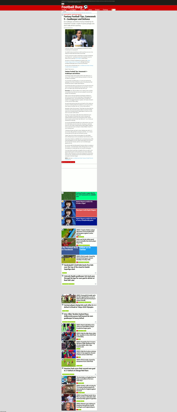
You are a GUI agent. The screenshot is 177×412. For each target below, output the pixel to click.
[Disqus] (79, 179)
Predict (97, 10)
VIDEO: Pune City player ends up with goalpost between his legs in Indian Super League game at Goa (76, 12)
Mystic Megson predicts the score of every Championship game (86, 219)
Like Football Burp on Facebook (70, 249)
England (78, 365)
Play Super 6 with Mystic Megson (86, 210)
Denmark (79, 392)
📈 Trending (64, 11)
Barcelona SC (80, 330)
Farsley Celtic (80, 262)
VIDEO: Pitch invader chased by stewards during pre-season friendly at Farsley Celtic (85, 257)
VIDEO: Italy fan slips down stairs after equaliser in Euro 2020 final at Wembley (86, 335)
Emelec (85, 330)
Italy (79, 339)
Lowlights (73, 10)
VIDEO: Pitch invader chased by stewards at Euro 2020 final (85, 360)
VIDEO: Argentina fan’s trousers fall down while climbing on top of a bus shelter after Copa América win (85, 344)
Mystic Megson (78, 58)
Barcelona (80, 245)
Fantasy (105, 10)
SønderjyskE (64, 272)
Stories (82, 10)
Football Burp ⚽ (75, 7)
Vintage (64, 10)
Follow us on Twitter (85, 249)
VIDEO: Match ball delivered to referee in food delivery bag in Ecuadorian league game (85, 326)
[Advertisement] (106, 25)
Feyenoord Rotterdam (86, 245)
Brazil (64, 310)
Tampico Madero (81, 236)
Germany (67, 310)
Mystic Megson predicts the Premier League (84, 202)
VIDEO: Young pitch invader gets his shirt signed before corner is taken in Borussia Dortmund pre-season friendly (86, 297)
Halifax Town (86, 262)
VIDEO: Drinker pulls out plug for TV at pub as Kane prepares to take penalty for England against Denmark (86, 388)
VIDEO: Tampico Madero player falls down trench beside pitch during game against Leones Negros (85, 232)
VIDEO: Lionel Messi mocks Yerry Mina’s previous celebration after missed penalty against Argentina (86, 396)
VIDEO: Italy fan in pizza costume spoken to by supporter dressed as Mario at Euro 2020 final (86, 352)
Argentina (78, 348)
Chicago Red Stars (66, 374)
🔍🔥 (113, 9)
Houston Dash (72, 374)
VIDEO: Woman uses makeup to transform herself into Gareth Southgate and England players (85, 405)
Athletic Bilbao (81, 302)
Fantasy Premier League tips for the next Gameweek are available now (86, 194)
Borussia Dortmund (88, 302)
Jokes (90, 10)
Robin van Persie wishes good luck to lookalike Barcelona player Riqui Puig (86, 241)
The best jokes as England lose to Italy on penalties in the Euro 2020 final (86, 378)
